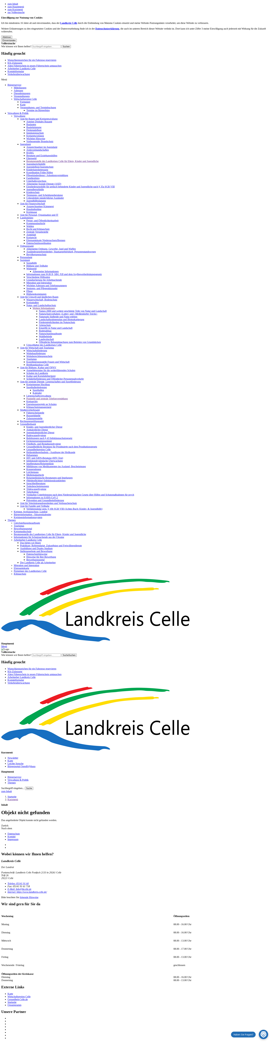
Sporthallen (38, 390)
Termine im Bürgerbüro (38, 110)
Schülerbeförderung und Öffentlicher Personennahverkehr (55, 378)
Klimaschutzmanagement (38, 407)
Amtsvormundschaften (37, 150)
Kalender (37, 393)
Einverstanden (9, 40)
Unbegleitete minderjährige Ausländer (45, 198)
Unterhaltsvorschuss (36, 181)
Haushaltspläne (33, 209)
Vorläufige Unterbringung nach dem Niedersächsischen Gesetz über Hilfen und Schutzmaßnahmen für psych (80, 494)
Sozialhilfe (31, 263)
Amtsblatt (31, 234)
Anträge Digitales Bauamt (39, 121)
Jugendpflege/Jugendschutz (39, 167)
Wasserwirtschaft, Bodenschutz (41, 299)
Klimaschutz (20, 574)
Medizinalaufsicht (35, 475)
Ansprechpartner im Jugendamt (41, 147)
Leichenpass (32, 472)
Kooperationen (33, 469)
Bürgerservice (14, 85)
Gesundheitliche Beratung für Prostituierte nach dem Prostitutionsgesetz (61, 446)
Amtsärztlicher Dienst (37, 429)
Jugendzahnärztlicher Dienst (40, 432)
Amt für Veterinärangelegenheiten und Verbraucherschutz (48, 503)
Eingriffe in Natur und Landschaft (55, 328)
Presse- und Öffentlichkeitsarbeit (42, 220)
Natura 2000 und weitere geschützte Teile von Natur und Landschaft (73, 311)
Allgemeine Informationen (46, 271)
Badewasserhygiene (36, 435)
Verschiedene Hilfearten (38, 277)
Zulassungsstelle (34, 418)
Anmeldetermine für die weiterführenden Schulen (50, 370)
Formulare (25, 101)
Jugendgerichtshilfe (35, 164)
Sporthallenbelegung (36, 387)
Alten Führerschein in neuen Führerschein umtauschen (34, 65)
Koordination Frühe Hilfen (39, 172)
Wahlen (30, 226)
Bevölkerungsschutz (36, 254)
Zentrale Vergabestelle (37, 232)
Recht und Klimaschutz (38, 229)
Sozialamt (25, 260)
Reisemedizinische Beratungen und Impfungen (49, 477)
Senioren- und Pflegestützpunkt (41, 288)
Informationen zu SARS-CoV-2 (42, 497)
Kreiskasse (31, 212)
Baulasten (31, 124)
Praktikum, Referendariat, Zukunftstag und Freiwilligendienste (51, 545)
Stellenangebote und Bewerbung (36, 551)
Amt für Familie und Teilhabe (34, 506)
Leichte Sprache (16, 763)
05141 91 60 (18, 883)
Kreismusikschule (22, 531)
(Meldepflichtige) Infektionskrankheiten (46, 480)
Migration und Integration (39, 282)
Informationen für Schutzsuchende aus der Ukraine (39, 537)
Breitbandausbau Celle (37, 364)
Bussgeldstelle (33, 415)
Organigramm (14, 1005)
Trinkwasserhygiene (36, 489)
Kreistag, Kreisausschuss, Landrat (30, 511)
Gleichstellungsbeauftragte (27, 523)
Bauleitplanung (33, 127)
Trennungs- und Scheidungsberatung (44, 195)
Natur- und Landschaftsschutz (41, 305)
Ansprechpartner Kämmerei (40, 206)
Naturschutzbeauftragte (50, 333)
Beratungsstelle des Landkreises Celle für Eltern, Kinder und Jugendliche (62, 161)
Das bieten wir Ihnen (30, 542)
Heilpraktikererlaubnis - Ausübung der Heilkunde (50, 452)
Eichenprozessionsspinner (39, 441)
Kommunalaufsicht (35, 223)
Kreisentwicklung (35, 135)
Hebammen (32, 455)
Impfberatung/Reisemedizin (40, 463)
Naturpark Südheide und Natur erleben (58, 316)
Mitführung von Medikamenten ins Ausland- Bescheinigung (56, 466)
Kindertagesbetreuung (37, 169)
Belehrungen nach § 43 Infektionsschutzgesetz (49, 438)
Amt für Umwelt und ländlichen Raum (39, 297)
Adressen (18, 90)
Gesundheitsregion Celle (38, 449)
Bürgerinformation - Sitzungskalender (32, 514)
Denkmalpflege (34, 130)
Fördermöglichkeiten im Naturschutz (57, 322)
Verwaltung (19, 116)
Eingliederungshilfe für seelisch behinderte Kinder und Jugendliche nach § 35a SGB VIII (70, 186)
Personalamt (26, 257)
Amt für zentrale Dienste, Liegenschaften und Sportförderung (50, 381)
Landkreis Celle (68, 23)
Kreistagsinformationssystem (28, 517)
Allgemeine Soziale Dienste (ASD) (43, 183)
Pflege (29, 291)
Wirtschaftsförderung (36, 350)
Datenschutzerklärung (107, 28)
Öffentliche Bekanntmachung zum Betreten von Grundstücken (70, 342)
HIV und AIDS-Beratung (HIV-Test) (44, 458)
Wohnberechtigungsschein (39, 356)
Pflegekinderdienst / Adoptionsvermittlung (47, 175)
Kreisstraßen (32, 302)
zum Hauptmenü (16, 6)
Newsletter (13, 758)
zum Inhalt (13, 4)
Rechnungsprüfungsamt (32, 421)
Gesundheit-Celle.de (18, 999)
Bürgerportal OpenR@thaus (21, 766)
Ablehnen (7, 37)
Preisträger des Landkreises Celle (30, 571)
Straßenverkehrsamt (30, 410)
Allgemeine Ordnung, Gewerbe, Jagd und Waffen (51, 248)
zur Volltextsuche (16, 12)
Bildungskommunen (36, 294)
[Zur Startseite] (135, 610)
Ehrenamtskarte (21, 568)
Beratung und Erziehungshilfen (41, 155)
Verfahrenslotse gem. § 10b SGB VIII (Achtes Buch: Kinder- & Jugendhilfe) (64, 508)
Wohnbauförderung (36, 353)
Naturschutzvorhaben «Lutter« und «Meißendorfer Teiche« (68, 313)
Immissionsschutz (35, 133)
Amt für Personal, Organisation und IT (39, 215)
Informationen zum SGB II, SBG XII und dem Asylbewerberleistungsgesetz (64, 274)
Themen (12, 520)
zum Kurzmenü (15, 9)
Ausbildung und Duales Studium (36, 548)
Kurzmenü (13, 799)
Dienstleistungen (22, 93)
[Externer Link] (139, 1018)
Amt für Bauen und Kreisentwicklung (39, 118)
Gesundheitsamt (28, 424)
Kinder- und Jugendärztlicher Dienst (44, 427)
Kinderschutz (33, 192)
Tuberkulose (32, 492)
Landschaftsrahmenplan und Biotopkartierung (61, 319)
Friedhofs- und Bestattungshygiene (43, 443)
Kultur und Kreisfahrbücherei (41, 376)
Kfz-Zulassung (15, 63)
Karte (23, 104)
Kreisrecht (31, 237)
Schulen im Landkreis (37, 373)
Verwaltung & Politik (18, 113)
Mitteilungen (20, 87)
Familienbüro (33, 178)
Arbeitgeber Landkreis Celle (22, 68)
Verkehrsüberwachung (19, 74)
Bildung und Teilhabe (37, 265)
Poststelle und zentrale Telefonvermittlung (47, 398)
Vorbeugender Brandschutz (39, 141)
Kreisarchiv (32, 401)
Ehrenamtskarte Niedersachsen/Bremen (45, 240)
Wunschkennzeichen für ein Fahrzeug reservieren (32, 60)
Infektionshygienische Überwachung (44, 460)
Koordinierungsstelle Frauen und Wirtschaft (47, 362)
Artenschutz (45, 325)
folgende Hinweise (29, 897)
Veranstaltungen (22, 96)
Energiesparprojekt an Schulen (41, 404)
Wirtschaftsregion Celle (25, 99)
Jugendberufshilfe (35, 189)
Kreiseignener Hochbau (38, 384)
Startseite (12, 796)
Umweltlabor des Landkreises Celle (44, 345)
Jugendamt (25, 144)
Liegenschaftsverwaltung (38, 395)
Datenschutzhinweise (36, 554)
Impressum (13, 839)
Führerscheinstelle (35, 412)
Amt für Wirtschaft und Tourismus (37, 347)
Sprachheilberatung (35, 483)
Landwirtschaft (46, 339)
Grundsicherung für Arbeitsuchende (44, 280)
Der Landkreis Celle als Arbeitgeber (38, 562)
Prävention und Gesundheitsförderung (45, 500)
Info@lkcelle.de (19, 889)
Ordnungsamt (27, 246)
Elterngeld (31, 158)
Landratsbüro (26, 217)
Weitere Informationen (44, 308)
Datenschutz (14, 833)
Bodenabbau (45, 330)
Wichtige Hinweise (35, 138)
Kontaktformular (16, 71)
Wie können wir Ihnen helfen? (16, 46)
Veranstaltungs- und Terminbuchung (38, 107)
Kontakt (12, 836)
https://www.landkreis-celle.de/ (27, 892)
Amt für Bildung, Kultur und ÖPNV (38, 367)
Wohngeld (31, 268)
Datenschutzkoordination (38, 243)
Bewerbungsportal (23, 528)
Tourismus (31, 359)
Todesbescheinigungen (37, 486)
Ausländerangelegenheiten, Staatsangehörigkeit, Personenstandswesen (61, 251)
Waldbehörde (45, 336)
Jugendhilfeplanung (36, 200)
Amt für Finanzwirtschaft (32, 203)
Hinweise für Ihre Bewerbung (41, 557)
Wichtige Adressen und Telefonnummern (46, 285)
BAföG (30, 152)
